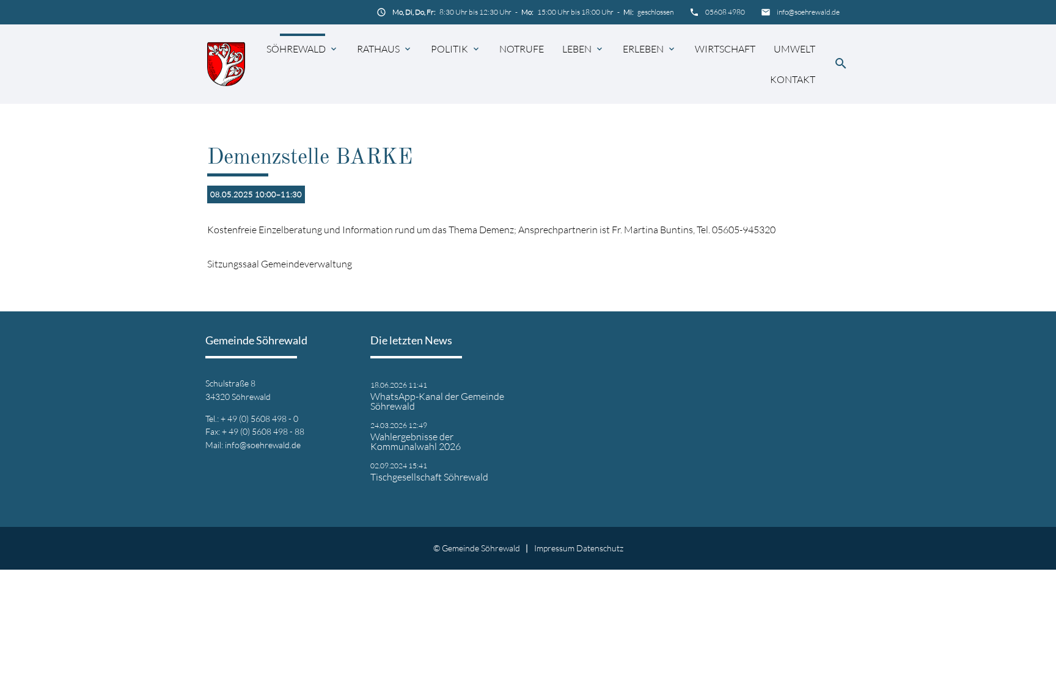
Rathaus (378, 49)
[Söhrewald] (226, 64)
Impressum (554, 548)
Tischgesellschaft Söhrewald (429, 477)
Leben (577, 49)
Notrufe (521, 49)
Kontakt (792, 79)
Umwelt (794, 49)
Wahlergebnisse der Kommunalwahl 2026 (415, 441)
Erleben (643, 49)
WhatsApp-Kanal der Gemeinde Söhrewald (437, 401)
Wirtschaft (725, 49)
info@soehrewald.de (808, 11)
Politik (449, 49)
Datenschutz (599, 548)
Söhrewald (296, 49)
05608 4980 (725, 11)
